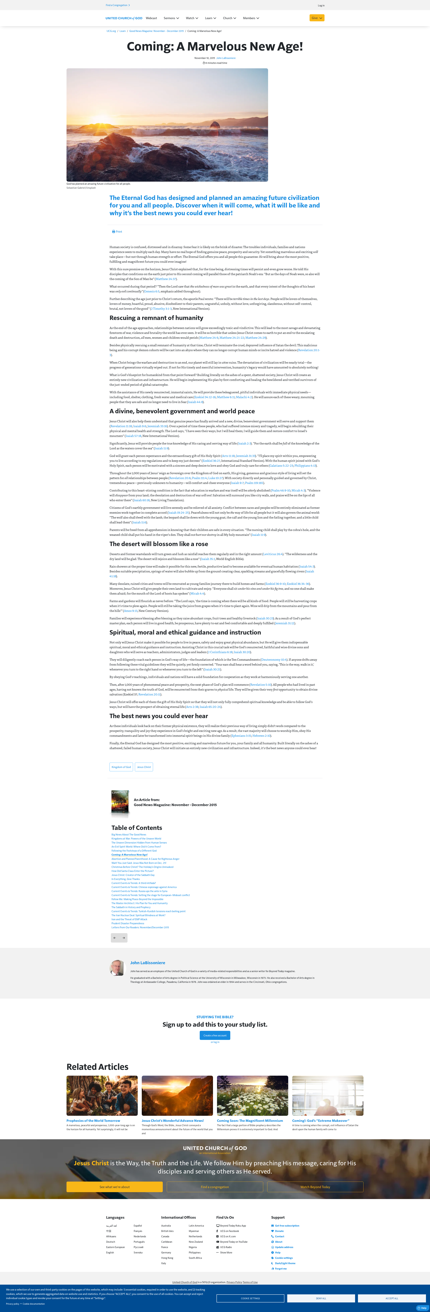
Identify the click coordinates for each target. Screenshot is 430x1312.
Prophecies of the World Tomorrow (93, 1120)
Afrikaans (111, 1236)
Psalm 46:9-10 (280, 490)
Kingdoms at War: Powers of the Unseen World (136, 838)
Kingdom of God (121, 767)
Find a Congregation (117, 5)
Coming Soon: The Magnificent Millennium (250, 1120)
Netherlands (195, 1236)
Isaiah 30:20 (242, 652)
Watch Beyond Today (315, 1187)
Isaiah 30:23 (265, 618)
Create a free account (215, 1035)
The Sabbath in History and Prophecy (131, 907)
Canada (165, 1236)
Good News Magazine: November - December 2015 (156, 30)
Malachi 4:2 (244, 397)
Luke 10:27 (215, 478)
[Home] (123, 18)
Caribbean (166, 1241)
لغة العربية (111, 1225)
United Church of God (184, 1282)
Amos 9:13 (130, 611)
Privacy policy (12, 1303)
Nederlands (140, 1236)
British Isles (167, 1230)
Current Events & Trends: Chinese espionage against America (144, 886)
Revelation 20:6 (180, 478)
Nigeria (193, 1247)
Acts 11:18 (228, 456)
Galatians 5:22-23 (281, 465)
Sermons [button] (169, 18)
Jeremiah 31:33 (245, 456)
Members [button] (249, 18)
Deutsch (110, 1241)
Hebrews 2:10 (261, 736)
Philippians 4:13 (305, 465)
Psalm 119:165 (254, 483)
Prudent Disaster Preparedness (128, 923)
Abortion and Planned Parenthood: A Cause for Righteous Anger (145, 858)
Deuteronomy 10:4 (274, 660)
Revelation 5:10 (260, 685)
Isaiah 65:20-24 (210, 707)
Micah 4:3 (298, 490)
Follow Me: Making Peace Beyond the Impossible (137, 899)
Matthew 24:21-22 (232, 338)
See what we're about (115, 1187)
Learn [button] (208, 18)
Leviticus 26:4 (273, 554)
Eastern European (115, 1247)
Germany (166, 1252)
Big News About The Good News (129, 834)
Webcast (151, 18)
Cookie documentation (34, 1303)
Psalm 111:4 (199, 478)
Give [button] (315, 18)
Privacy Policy (234, 1282)
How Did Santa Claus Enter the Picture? (133, 870)
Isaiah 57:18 (133, 436)
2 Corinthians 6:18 (220, 652)
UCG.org (111, 30)
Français (138, 1230)
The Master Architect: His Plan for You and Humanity (140, 903)
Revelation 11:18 (121, 426)
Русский (138, 1247)
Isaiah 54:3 (306, 566)
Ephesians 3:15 (241, 736)
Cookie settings (250, 1298)
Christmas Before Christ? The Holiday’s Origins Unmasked (142, 866)
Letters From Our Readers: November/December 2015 (140, 927)
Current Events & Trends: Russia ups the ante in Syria (139, 891)
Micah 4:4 (197, 593)
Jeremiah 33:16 (157, 426)
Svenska (138, 1252)
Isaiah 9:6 (139, 426)
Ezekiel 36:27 (211, 461)
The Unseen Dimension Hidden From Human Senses (139, 842)
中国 (108, 1230)
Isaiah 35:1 (208, 559)
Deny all (321, 1298)
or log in (215, 1041)
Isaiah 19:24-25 (178, 512)
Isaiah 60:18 (142, 500)
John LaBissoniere (226, 57)
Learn (123, 30)
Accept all (392, 1298)
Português (139, 1241)
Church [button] (227, 18)
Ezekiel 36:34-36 (298, 584)
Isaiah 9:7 (237, 483)
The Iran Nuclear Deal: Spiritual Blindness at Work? (138, 915)
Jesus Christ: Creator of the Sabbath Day (133, 874)
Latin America (196, 1225)
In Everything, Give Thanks (126, 878)
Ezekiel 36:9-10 (275, 584)
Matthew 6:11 (226, 397)
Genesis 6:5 (152, 291)
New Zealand (196, 1241)
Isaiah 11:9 (161, 448)
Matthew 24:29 (255, 338)
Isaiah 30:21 (212, 669)
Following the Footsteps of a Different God (134, 850)
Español (138, 1225)
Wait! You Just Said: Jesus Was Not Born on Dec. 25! (139, 862)
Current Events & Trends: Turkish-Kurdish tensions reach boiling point (149, 911)
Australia (166, 1225)
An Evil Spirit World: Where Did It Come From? (136, 846)
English (110, 1252)
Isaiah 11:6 (139, 522)
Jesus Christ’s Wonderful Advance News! (173, 1120)
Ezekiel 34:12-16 (205, 397)
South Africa (195, 1257)
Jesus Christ (144, 767)
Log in (321, 5)
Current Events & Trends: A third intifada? (134, 882)
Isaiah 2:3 (244, 443)
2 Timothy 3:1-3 (161, 309)
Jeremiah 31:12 (284, 623)
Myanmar (194, 1230)
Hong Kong (167, 1257)
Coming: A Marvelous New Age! (130, 854)
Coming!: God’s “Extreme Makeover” (321, 1120)
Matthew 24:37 (166, 279)
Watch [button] (190, 18)
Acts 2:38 (192, 707)
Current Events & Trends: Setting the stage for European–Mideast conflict (151, 895)
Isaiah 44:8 (195, 402)
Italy (163, 1263)
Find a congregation (215, 1187)
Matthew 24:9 (209, 338)
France (164, 1247)
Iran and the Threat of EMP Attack (129, 919)
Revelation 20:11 (149, 694)
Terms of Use (250, 1282)
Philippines (195, 1252)
